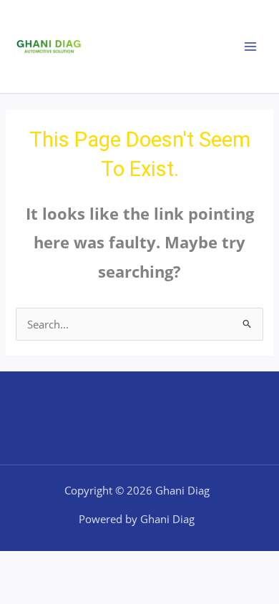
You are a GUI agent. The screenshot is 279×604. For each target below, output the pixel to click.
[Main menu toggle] (250, 46)
